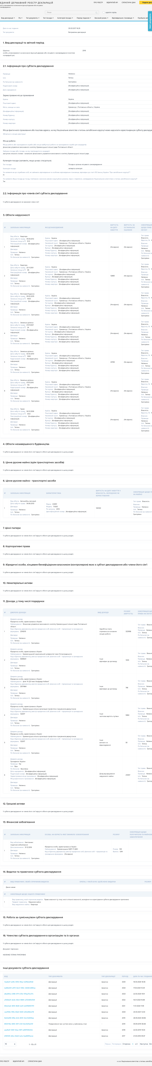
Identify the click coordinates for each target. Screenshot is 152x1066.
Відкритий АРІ (112, 2)
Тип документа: (32, 18)
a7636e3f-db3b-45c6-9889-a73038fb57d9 (19, 1000)
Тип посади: (47, 18)
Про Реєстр (98, 2)
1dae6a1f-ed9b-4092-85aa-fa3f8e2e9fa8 (18, 982)
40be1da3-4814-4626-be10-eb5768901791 (19, 1006)
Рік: (20, 18)
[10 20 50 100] (10, 1044)
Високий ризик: (101, 18)
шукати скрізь (111, 12)
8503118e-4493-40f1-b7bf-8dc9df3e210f (18, 1024)
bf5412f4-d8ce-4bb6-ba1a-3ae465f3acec (18, 1036)
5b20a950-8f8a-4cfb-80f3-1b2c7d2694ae (19, 1018)
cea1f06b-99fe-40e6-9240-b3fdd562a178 (19, 1012)
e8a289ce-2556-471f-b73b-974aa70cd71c (18, 994)
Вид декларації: (7, 18)
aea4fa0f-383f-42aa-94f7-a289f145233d (18, 1030)
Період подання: (83, 18)
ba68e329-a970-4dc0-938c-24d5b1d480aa (19, 988)
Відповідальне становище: (122, 18)
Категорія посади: (64, 18)
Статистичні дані (128, 2)
